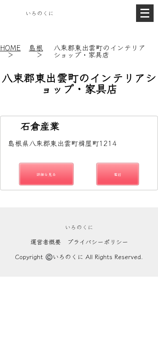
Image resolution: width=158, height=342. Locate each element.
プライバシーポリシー (97, 241)
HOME (10, 47)
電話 (118, 174)
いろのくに (39, 13)
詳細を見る (46, 174)
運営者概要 (45, 241)
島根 (36, 47)
